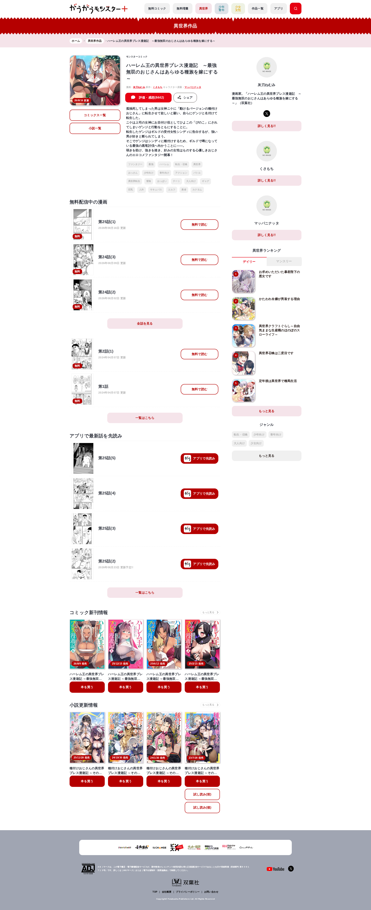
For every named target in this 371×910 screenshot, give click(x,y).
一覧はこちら (144, 417)
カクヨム (197, 189)
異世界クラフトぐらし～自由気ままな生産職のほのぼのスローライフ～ (279, 330)
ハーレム (164, 164)
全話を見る (145, 323)
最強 (151, 164)
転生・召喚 (181, 164)
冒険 (148, 181)
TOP (154, 891)
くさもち (157, 87)
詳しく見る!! (267, 126)
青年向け (164, 172)
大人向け (191, 181)
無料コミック (157, 8)
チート (176, 181)
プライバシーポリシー (188, 891)
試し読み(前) (202, 794)
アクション (181, 172)
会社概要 (166, 891)
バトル (197, 172)
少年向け (148, 172)
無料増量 (182, 8)
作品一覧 (258, 8)
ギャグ (205, 181)
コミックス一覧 (95, 115)
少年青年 (222, 8)
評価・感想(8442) (151, 97)
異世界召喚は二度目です (276, 353)
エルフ (171, 189)
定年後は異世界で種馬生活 (278, 381)
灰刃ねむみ (139, 87)
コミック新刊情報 (89, 612)
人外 (141, 189)
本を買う (87, 687)
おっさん (133, 172)
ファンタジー (135, 164)
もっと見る (267, 411)
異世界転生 (134, 181)
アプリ (278, 8)
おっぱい (162, 181)
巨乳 (130, 189)
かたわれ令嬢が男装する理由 (279, 299)
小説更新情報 (84, 705)
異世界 (203, 8)
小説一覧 (95, 128)
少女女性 (238, 8)
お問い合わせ (211, 891)
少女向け (256, 443)
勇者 (183, 189)
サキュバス (156, 189)
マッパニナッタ (193, 87)
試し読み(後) (202, 807)
